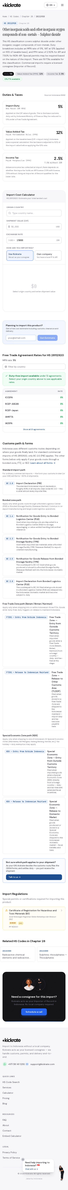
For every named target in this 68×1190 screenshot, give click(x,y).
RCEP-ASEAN (12, 403)
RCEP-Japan (11, 410)
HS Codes (14, 16)
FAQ (4, 1119)
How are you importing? (20, 248)
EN (51, 5)
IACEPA (8, 423)
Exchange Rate (14, 234)
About (6, 1125)
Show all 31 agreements (34, 429)
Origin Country (15, 207)
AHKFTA (9, 416)
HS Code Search (11, 1082)
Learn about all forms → (42, 463)
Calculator (8, 1092)
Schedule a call (34, 1011)
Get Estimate (47, 337)
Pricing (6, 1098)
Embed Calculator (12, 1136)
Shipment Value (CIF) (17, 221)
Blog (5, 1103)
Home (5, 16)
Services (7, 1087)
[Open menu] (62, 5)
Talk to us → (15, 877)
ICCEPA (9, 397)
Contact (7, 1130)
